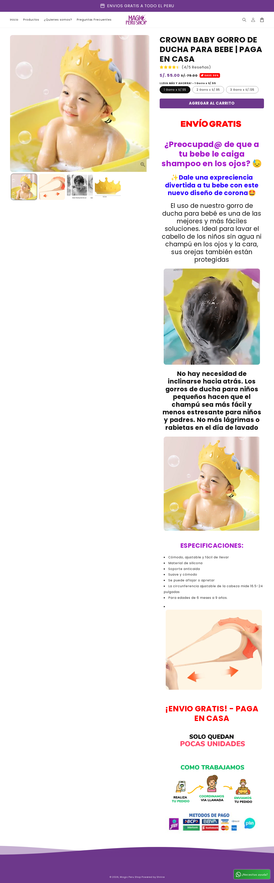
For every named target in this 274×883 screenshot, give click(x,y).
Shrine (160, 877)
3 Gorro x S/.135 (242, 90)
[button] (244, 19)
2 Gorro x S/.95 (208, 90)
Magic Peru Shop (130, 877)
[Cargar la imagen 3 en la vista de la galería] (80, 187)
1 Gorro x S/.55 (175, 90)
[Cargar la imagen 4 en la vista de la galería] (108, 187)
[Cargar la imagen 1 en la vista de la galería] (24, 187)
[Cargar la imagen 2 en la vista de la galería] (52, 187)
